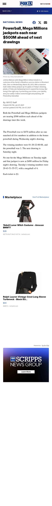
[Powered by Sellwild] (45, 345)
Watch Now (44, 4)
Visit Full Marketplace (40, 197)
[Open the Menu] (4, 4)
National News (13, 22)
